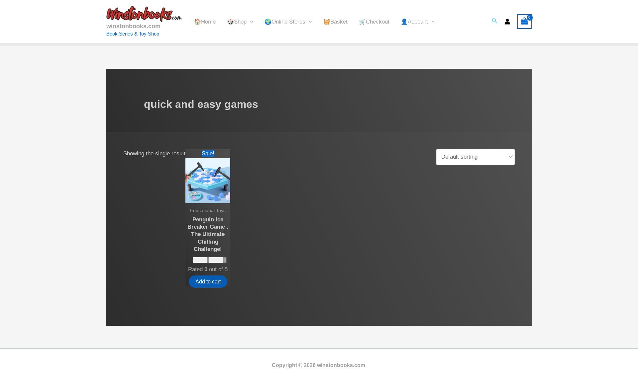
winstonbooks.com (133, 26)
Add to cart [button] (208, 281)
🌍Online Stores (285, 22)
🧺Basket (335, 22)
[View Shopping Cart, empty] (524, 21)
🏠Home (205, 22)
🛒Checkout (374, 22)
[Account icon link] (507, 22)
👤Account (414, 22)
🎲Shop (237, 22)
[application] (250, 22)
